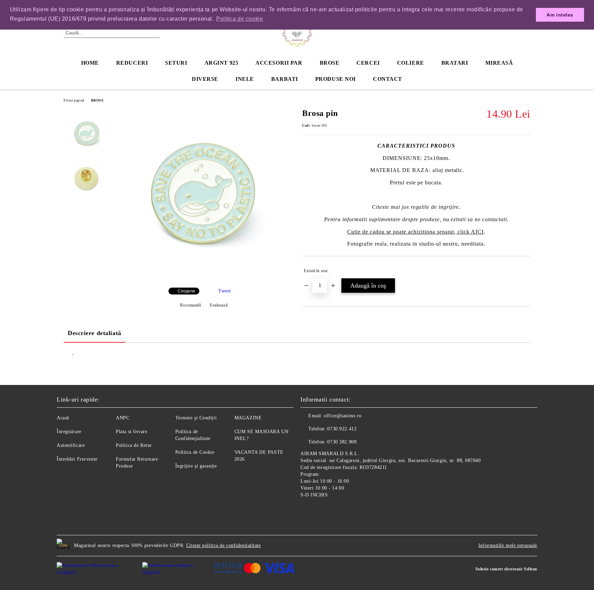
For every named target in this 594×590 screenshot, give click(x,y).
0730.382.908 (341, 441)
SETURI (176, 63)
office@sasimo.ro (342, 415)
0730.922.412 (341, 428)
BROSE (330, 63)
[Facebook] (305, 510)
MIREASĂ (499, 63)
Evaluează (219, 305)
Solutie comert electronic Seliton (506, 569)
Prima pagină (74, 100)
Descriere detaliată (94, 333)
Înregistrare (69, 431)
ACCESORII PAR (278, 63)
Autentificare (71, 445)
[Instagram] (321, 510)
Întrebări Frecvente (77, 459)
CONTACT (387, 79)
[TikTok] (336, 510)
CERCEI (368, 63)
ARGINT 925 (222, 63)
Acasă (63, 417)
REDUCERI (132, 63)
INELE (244, 79)
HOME (90, 63)
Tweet (224, 290)
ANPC (122, 417)
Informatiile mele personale (507, 545)
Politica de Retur (134, 445)
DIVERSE (205, 79)
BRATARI (454, 63)
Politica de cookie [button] (239, 19)
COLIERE (410, 63)
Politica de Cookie (194, 452)
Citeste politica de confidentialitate (223, 545)
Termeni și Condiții (196, 417)
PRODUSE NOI (335, 79)
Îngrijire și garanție (196, 466)
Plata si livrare (131, 431)
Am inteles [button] (560, 15)
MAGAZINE (248, 417)
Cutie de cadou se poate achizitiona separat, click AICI (415, 232)
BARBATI (284, 79)
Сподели (186, 291)
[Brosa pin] (204, 276)
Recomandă (190, 305)
